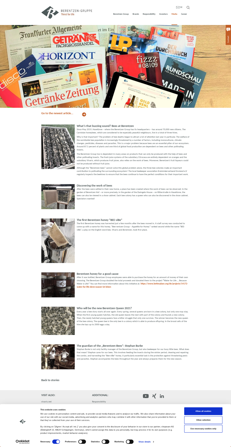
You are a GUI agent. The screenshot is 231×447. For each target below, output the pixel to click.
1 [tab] (116, 105)
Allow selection (203, 420)
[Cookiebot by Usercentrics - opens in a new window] (22, 442)
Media (174, 14)
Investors (163, 14)
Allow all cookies (203, 411)
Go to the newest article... (57, 113)
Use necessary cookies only (203, 428)
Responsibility (149, 14)
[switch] (82, 442)
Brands (136, 14)
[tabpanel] (115, 66)
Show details (144, 442)
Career (184, 14)
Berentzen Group (121, 14)
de (181, 7)
